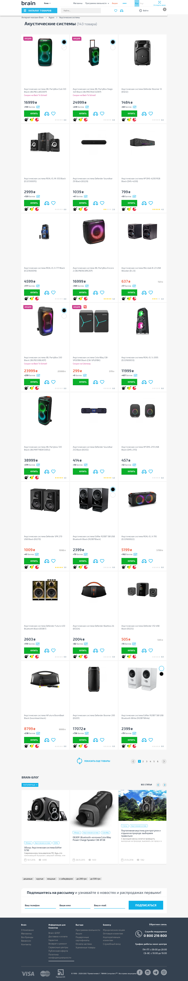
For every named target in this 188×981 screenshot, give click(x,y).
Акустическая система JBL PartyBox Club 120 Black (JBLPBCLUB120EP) (45, 90)
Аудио (51, 17)
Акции (79, 933)
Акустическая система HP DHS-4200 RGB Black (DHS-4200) (140, 179)
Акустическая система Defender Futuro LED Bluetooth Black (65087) (44, 627)
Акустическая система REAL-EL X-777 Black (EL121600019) (44, 269)
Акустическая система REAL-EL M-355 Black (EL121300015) (45, 179)
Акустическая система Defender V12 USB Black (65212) (140, 627)
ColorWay (105, 832)
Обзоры (28, 843)
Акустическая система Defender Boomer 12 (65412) (141, 90)
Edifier (56, 843)
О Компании (27, 930)
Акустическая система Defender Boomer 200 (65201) (94, 716)
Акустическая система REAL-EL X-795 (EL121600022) (139, 537)
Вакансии (26, 940)
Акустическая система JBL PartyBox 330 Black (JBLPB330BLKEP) (43, 358)
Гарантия (53, 940)
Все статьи (146, 784)
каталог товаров (39, 10)
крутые (39, 878)
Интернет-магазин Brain (33, 17)
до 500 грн (95, 878)
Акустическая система (42, 843)
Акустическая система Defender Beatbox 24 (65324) (93, 627)
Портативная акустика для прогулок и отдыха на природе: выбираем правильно (141, 833)
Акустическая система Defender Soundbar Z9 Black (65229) (93, 179)
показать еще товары (97, 761)
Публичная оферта (58, 950)
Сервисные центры (58, 947)
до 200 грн (82, 878)
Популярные (29, 785)
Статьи (124, 826)
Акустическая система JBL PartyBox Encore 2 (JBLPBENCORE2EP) (93, 269)
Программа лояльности (96, 3)
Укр (141, 3)
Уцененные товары (85, 947)
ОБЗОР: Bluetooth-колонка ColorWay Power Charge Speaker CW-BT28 (92, 838)
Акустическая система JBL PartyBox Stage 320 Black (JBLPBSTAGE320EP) (93, 90)
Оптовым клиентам (113, 933)
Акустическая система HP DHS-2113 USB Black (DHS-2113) (140, 448)
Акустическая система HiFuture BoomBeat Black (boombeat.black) (44, 716)
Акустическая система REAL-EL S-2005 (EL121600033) (139, 358)
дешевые (28, 878)
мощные (51, 878)
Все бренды (27, 937)
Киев (46, 3)
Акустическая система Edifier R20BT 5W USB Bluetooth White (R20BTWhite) (142, 716)
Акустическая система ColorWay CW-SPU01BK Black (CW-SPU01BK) (90, 358)
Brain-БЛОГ (54, 933)
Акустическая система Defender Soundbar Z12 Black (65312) (93, 448)
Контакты (26, 944)
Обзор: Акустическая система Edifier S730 (43, 848)
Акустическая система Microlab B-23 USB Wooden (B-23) (141, 269)
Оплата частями (84, 944)
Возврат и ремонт (57, 943)
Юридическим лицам (114, 930)
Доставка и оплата (57, 936)
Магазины (77, 3)
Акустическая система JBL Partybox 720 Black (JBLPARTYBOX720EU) (43, 448)
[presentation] (158, 785)
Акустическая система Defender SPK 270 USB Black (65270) (43, 537)
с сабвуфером (66, 878)
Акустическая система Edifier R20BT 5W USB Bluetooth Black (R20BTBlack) (94, 537)
